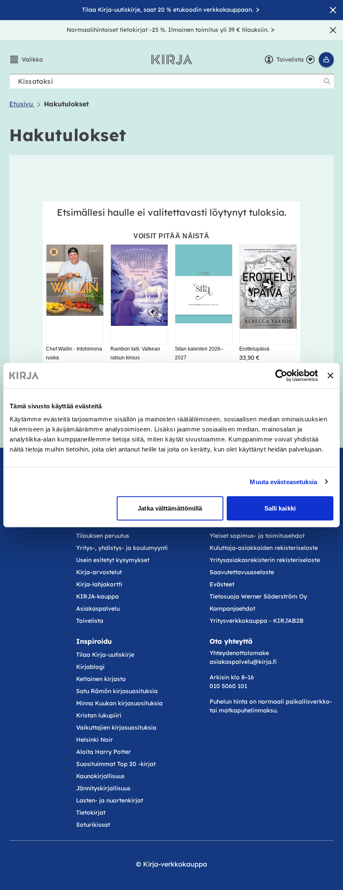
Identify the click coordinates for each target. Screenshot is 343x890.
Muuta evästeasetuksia (283, 481)
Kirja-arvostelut (99, 572)
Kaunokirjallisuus (100, 776)
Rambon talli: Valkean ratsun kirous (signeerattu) (135, 358)
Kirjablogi (90, 667)
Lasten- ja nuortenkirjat (109, 800)
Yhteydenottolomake (239, 653)
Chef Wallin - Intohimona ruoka (74, 353)
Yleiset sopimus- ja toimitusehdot (257, 535)
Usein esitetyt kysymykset (112, 560)
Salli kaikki (280, 508)
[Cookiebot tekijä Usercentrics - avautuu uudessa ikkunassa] (281, 375)
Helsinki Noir (94, 739)
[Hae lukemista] (327, 81)
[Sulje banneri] (330, 375)
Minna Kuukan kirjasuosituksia (119, 703)
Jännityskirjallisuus (103, 788)
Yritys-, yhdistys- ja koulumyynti (122, 548)
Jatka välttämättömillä (170, 508)
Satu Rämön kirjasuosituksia (117, 691)
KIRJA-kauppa (97, 596)
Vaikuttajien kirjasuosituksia (116, 727)
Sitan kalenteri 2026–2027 (199, 353)
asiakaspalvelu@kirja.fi (243, 662)
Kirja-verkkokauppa (175, 864)
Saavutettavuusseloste (242, 572)
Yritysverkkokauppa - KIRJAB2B (257, 620)
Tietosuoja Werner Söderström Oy (258, 596)
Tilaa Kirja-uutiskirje (105, 654)
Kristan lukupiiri (98, 715)
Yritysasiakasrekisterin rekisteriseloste (266, 560)
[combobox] (172, 81)
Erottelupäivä (254, 349)
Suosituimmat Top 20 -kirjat (116, 764)
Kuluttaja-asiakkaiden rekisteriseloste (264, 548)
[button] (26, 59)
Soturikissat (93, 824)
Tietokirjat (90, 812)
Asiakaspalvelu (98, 608)
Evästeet (222, 584)
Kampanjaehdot (232, 608)
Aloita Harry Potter (103, 752)
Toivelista (89, 620)
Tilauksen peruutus (102, 535)
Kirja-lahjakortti (99, 584)
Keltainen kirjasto (101, 679)
